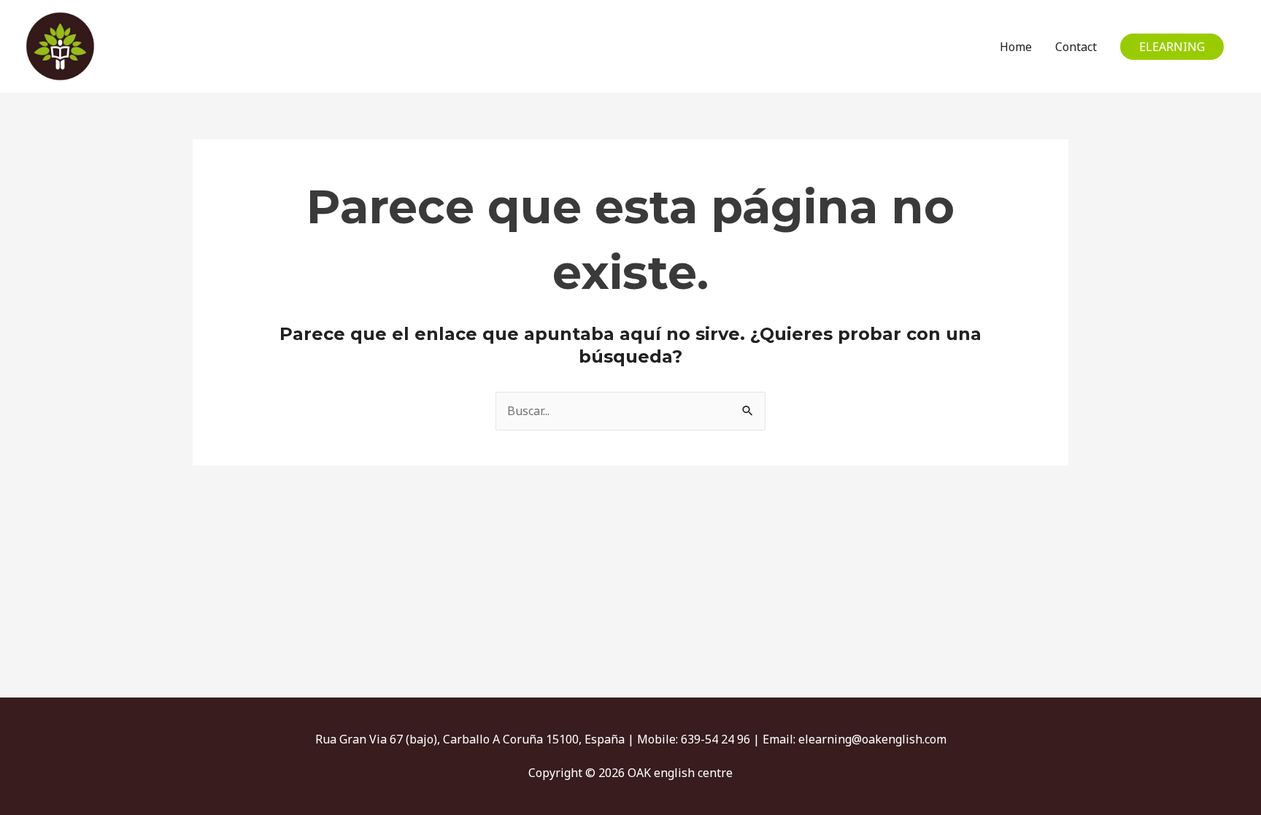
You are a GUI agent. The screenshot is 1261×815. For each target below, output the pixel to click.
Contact (1076, 47)
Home (1016, 47)
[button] (1172, 47)
